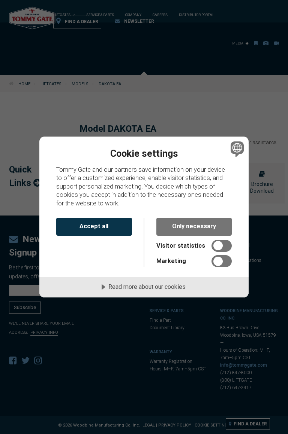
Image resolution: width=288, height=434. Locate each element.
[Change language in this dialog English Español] (236, 149)
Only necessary (194, 226)
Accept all (94, 226)
